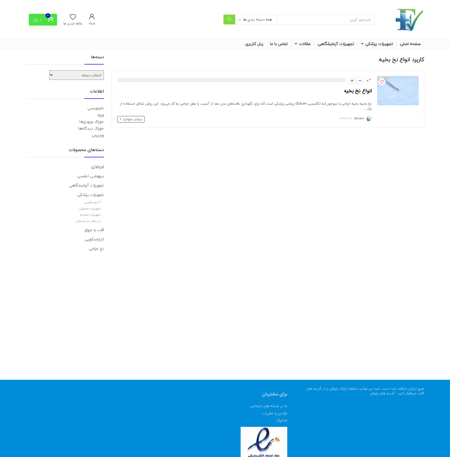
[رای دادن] (351, 80)
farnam (359, 118)
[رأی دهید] (360, 80)
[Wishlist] (73, 17)
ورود (100, 114)
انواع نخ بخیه (358, 91)
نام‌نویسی (96, 108)
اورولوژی (97, 166)
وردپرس (98, 135)
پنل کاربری (254, 43)
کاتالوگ (281, 420)
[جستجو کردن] (229, 19)
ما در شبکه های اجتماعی (268, 406)
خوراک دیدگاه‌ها (91, 128)
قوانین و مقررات (274, 413)
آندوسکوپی (92, 202)
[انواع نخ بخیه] (398, 79)
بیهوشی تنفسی (91, 175)
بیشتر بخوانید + (131, 119)
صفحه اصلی (410, 43)
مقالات (305, 43)
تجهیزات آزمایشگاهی (336, 43)
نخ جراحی (96, 248)
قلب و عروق (94, 229)
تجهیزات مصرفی (90, 208)
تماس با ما (279, 43)
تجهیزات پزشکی (379, 43)
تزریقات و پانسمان (88, 221)
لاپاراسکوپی (94, 239)
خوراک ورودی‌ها (91, 121)
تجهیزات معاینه (90, 214)
